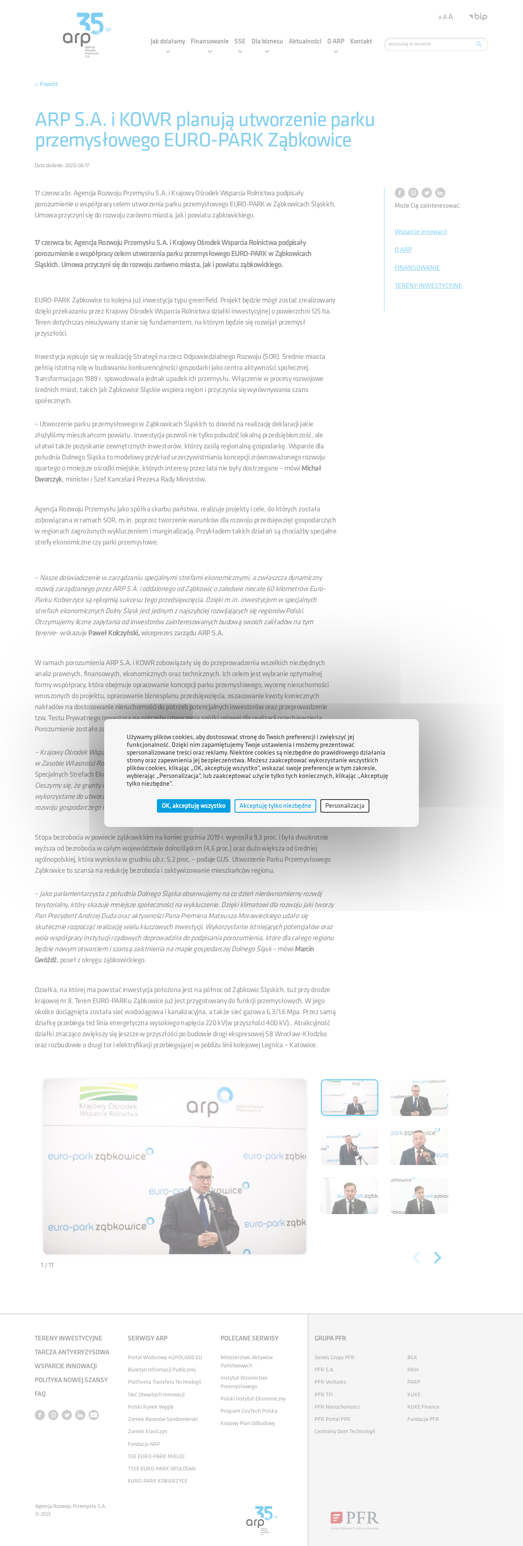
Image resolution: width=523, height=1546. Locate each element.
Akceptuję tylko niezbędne (275, 806)
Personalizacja (344, 806)
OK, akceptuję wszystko (194, 806)
